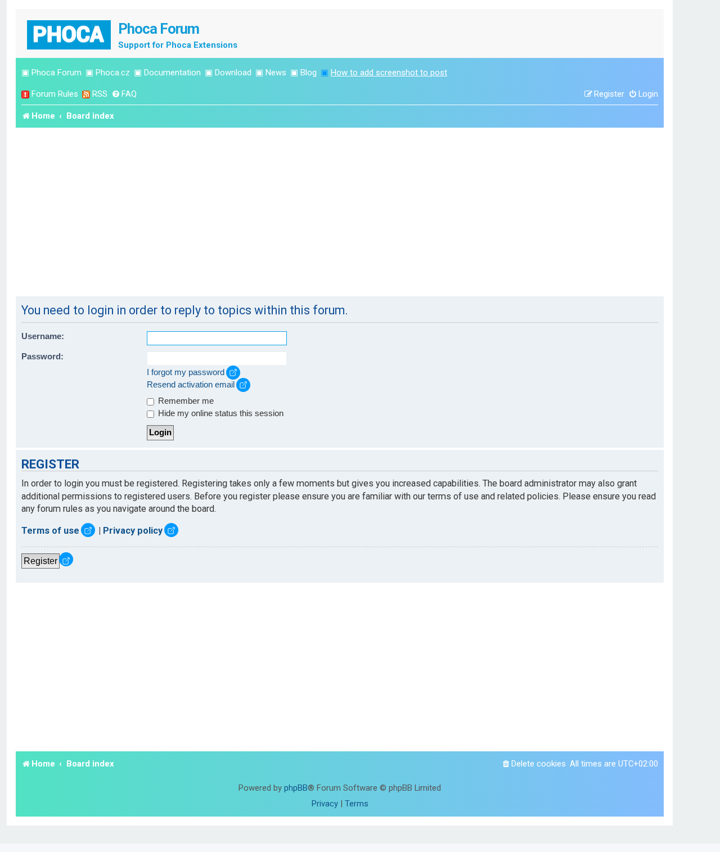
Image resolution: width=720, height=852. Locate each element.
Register (40, 561)
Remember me (185, 400)
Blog (308, 72)
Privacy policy (133, 530)
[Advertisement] (340, 212)
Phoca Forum (57, 72)
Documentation (172, 72)
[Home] (69, 33)
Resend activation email (191, 384)
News (276, 72)
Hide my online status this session (220, 413)
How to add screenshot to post (389, 72)
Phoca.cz (113, 72)
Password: (42, 356)
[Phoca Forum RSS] (86, 94)
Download (233, 72)
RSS (99, 94)
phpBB (296, 788)
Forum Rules (55, 94)
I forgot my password (185, 372)
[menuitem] (124, 94)
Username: (42, 336)
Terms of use (50, 530)
